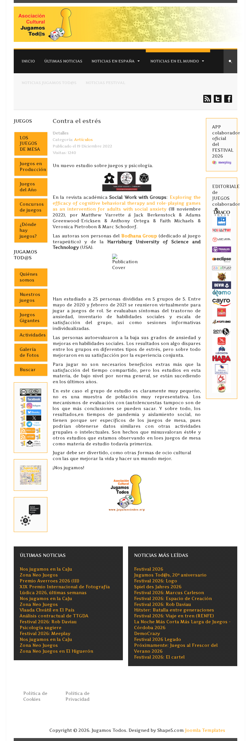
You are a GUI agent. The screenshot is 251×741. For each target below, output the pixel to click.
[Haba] (221, 358)
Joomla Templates (205, 730)
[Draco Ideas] (221, 211)
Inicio (28, 61)
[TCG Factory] (221, 229)
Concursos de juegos (32, 207)
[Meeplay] (221, 162)
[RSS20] (30, 430)
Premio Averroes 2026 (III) (49, 580)
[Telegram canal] (30, 423)
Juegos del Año (28, 186)
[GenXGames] (221, 331)
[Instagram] (30, 405)
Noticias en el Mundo (174, 61)
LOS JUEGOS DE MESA (30, 143)
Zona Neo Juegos (39, 575)
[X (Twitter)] (30, 417)
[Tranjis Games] (221, 249)
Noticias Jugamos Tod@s (49, 82)
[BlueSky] (30, 411)
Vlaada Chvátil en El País (47, 610)
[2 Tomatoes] (221, 387)
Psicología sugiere (40, 627)
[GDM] (221, 276)
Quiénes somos (29, 277)
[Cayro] (221, 301)
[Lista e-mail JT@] (30, 442)
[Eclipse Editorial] (221, 259)
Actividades (33, 335)
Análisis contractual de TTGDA (54, 615)
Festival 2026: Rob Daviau (48, 621)
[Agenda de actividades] (30, 474)
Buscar (28, 369)
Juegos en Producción (33, 166)
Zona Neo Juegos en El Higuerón (56, 651)
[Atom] (30, 436)
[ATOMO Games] (221, 292)
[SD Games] (221, 220)
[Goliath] (221, 312)
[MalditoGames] (221, 321)
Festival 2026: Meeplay (45, 633)
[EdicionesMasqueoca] (221, 368)
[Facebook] (30, 398)
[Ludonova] (221, 349)
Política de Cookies (35, 696)
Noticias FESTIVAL (105, 82)
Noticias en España (113, 61)
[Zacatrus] (221, 267)
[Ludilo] (221, 340)
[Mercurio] (221, 378)
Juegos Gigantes (30, 317)
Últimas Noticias (63, 61)
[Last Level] (221, 238)
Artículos (83, 139)
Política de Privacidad (77, 696)
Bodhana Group (139, 235)
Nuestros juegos (30, 297)
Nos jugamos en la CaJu (46, 569)
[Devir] (221, 284)
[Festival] (30, 514)
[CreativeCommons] (30, 391)
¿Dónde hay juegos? (28, 230)
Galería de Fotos (29, 352)
